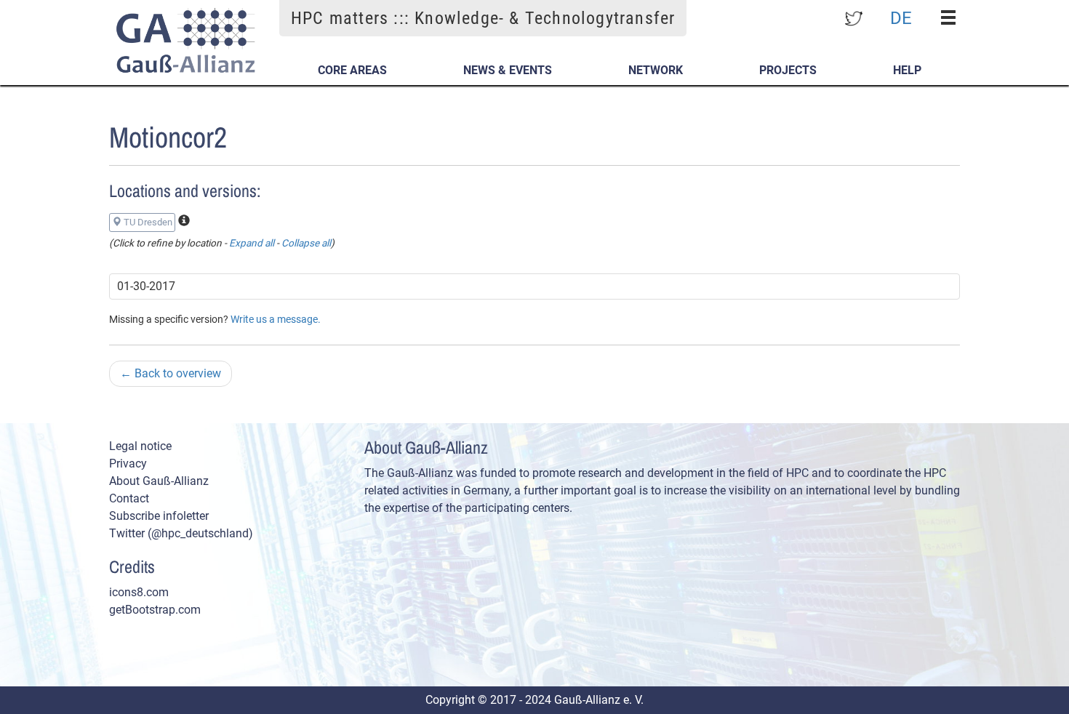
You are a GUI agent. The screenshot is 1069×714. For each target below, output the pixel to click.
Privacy (128, 463)
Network (655, 70)
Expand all (251, 243)
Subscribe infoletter (159, 516)
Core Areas (352, 70)
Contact (129, 498)
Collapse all (306, 243)
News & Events (507, 70)
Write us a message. (276, 319)
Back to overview (170, 373)
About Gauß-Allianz (159, 481)
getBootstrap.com (155, 610)
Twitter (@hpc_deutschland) (181, 533)
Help (907, 70)
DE (901, 17)
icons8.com (139, 592)
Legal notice (140, 446)
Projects (788, 70)
